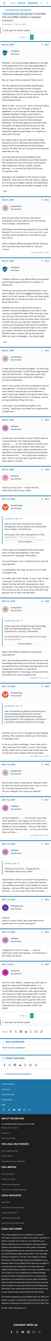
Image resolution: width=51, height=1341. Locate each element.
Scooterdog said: (12, 620)
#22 (47, 199)
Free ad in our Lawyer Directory (14, 1189)
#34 (47, 932)
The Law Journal (7, 1174)
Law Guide (5, 1202)
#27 (47, 499)
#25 (47, 419)
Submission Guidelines (10, 1184)
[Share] (42, 44)
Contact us (5, 1089)
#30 (47, 764)
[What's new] (41, 3)
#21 (47, 44)
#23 (47, 261)
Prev (23, 37)
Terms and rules (7, 1094)
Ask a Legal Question (9, 1151)
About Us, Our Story (9, 1127)
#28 (47, 601)
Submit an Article (8, 1179)
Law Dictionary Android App (12, 1223)
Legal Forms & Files (9, 1212)
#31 (47, 799)
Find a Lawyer (7, 1156)
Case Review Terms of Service (13, 1161)
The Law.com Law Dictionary (12, 1207)
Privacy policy (6, 1099)
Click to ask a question (13, 1047)
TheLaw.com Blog (8, 1138)
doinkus (8, 24)
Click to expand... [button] (25, 541)
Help (3, 1105)
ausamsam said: (11, 518)
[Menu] (4, 3)
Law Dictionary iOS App (10, 1218)
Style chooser (8, 1084)
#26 (47, 469)
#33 (47, 899)
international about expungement (27, 232)
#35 (47, 964)
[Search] (47, 3)
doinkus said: (10, 863)
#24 (47, 350)
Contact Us (5, 1133)
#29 (47, 686)
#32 (47, 843)
